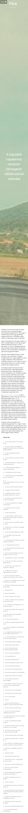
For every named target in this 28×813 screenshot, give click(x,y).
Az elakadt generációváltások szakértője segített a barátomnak (13, 540)
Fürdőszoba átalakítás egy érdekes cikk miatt (13, 623)
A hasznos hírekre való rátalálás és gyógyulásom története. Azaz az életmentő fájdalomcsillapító (13, 448)
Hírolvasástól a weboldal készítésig (13, 669)
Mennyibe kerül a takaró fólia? (12, 756)
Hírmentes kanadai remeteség (12, 666)
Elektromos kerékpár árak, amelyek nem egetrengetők (13, 586)
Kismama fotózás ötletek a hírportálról (14, 735)
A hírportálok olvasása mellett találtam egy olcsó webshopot (13, 476)
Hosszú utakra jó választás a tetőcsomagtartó (11, 679)
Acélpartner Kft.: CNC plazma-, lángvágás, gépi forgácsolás (13, 527)
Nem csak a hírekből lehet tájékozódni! (14, 806)
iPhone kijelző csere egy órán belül (13, 693)
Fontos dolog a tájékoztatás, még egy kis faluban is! (13, 610)
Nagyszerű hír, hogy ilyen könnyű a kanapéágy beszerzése (12, 797)
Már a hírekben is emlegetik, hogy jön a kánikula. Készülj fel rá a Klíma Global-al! (13, 744)
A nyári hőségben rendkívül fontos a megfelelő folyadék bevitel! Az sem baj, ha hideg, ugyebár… (13, 517)
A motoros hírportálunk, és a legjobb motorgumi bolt (12, 503)
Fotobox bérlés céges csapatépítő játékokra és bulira (12, 615)
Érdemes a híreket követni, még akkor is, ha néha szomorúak (13, 600)
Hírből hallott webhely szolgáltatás (13, 641)
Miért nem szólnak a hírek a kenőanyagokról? (10, 768)
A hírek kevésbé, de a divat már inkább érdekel (13, 458)
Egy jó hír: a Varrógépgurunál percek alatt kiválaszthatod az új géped (14, 581)
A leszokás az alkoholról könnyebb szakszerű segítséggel (12, 498)
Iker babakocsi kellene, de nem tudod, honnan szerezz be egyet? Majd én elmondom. (13, 685)
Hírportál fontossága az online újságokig (14, 672)
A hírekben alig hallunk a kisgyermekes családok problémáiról (13, 463)
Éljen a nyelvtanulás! (10, 593)
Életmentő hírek (9, 590)
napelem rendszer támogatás (11, 395)
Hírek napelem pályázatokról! (12, 659)
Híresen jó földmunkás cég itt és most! (14, 662)
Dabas (13, 3)
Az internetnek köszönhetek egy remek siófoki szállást (13, 548)
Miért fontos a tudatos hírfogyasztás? (14, 764)
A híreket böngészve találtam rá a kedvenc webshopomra (12, 468)
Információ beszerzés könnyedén (13, 690)
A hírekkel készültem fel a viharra (13, 472)
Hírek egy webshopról (10, 656)
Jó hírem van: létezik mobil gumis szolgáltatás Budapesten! (11, 711)
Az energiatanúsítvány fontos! (12, 545)
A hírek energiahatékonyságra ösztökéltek (11, 453)
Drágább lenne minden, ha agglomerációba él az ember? (10, 571)
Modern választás (9, 782)
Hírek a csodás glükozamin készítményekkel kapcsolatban (10, 648)
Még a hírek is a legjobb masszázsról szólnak (13, 748)
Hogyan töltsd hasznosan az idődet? (13, 675)
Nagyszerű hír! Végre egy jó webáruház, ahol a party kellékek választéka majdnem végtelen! (13, 791)
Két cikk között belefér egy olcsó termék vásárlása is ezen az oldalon (13, 726)
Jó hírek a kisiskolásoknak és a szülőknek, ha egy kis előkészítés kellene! (13, 703)
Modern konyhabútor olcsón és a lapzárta (12, 778)
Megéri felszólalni (9, 753)
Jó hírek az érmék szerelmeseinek (13, 708)
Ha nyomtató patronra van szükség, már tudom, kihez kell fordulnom (13, 637)
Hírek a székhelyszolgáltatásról (12, 653)
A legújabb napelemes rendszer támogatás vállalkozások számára (11, 494)
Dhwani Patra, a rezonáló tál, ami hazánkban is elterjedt (12, 566)
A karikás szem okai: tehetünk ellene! (14, 487)
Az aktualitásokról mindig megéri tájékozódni (11, 536)
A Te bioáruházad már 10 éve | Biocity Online (13, 442)
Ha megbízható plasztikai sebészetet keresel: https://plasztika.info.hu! (13, 632)
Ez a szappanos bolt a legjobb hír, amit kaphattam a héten (13, 605)
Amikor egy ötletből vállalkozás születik (14, 532)
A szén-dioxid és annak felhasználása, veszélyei (13, 523)
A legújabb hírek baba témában (12, 490)
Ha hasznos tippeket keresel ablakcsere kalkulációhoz (13, 627)
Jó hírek (7, 699)
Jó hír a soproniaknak (10, 696)
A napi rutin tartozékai (10, 512)
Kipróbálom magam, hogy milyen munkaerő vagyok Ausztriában (11, 731)
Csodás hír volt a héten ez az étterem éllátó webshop (13, 561)
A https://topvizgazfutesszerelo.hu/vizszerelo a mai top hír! (13, 482)
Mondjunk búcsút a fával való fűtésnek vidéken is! (13, 786)
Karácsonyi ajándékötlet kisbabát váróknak (12, 721)
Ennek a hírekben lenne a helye (12, 596)
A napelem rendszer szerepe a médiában (11, 508)
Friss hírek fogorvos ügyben (11, 619)
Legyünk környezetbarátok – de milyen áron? (13, 739)
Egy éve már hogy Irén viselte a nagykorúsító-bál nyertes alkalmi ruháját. (13, 576)
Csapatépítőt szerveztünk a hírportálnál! (14, 558)
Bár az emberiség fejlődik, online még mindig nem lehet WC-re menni (13, 553)
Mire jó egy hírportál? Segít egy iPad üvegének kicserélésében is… (12, 773)
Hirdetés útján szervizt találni (12, 645)
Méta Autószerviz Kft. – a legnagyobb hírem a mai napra (13, 760)
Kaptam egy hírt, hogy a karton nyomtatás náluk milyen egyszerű (14, 716)
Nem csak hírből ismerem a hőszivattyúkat (10, 810)
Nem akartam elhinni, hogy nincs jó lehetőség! (12, 802)
